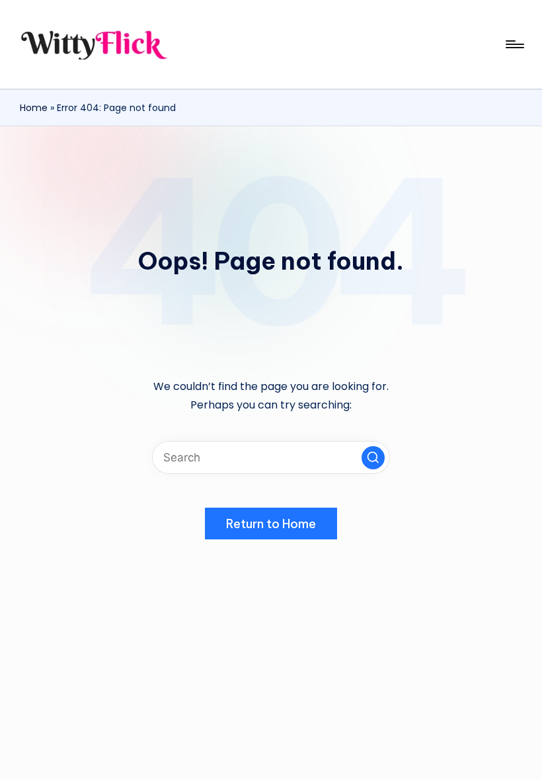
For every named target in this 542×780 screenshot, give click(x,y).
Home (34, 107)
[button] (373, 457)
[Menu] (514, 44)
